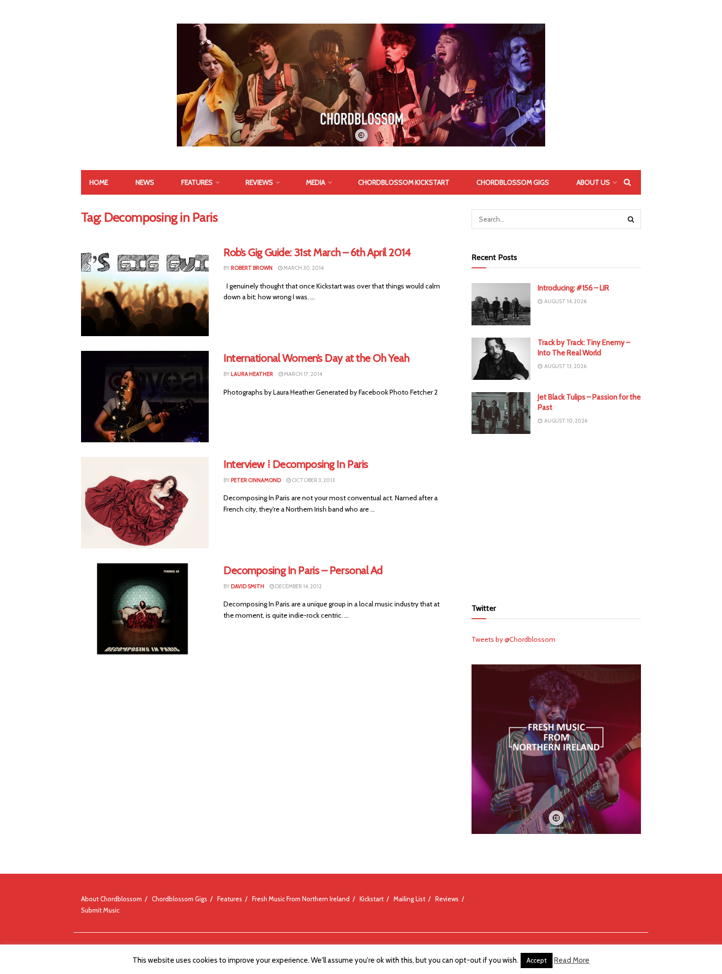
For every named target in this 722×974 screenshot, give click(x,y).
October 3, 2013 (313, 480)
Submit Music (100, 910)
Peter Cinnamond (256, 480)
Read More (571, 960)
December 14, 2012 (298, 586)
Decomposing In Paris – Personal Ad (303, 570)
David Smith (247, 586)
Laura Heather (252, 374)
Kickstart (372, 899)
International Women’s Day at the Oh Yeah (316, 358)
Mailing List (409, 899)
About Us (593, 182)
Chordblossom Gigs (512, 182)
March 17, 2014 (302, 374)
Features (197, 182)
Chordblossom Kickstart (403, 182)
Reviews (259, 182)
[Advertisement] (556, 515)
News (145, 182)
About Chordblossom (111, 899)
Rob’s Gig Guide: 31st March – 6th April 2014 (317, 252)
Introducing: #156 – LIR (573, 288)
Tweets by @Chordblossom (513, 639)
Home (98, 182)
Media (315, 182)
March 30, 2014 (303, 267)
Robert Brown (252, 267)
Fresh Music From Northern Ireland (301, 899)
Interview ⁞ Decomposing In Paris (295, 464)
